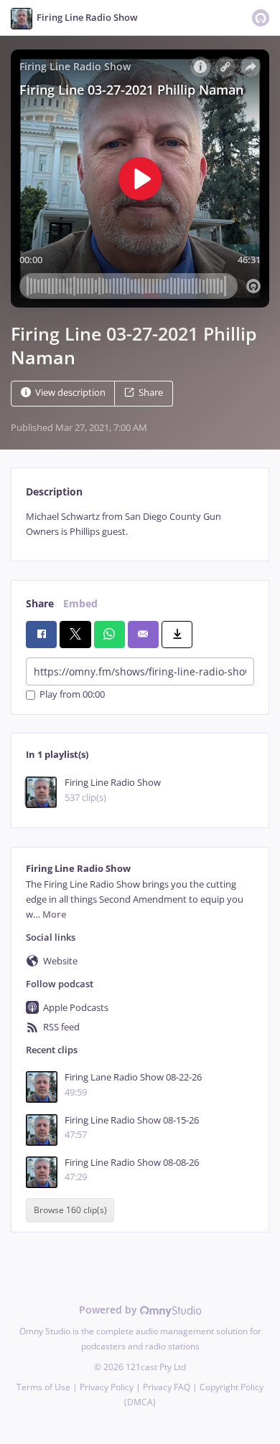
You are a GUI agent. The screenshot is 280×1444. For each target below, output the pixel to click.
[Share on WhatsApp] (109, 634)
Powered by (109, 1309)
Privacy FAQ (166, 1387)
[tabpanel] (140, 524)
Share (151, 392)
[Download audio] (177, 634)
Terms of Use (43, 1387)
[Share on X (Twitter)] (75, 634)
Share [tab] (40, 603)
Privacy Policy (107, 1387)
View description (70, 392)
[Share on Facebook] (41, 634)
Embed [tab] (80, 603)
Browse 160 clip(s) (70, 1210)
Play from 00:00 (72, 695)
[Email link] (143, 634)
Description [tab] (54, 491)
